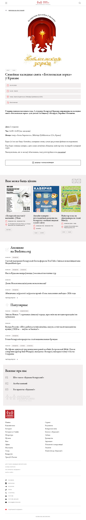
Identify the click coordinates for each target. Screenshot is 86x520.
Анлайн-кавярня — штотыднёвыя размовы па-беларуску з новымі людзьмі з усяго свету (45, 219)
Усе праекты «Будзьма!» (24, 389)
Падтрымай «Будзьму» (15, 509)
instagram (11, 483)
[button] (79, 181)
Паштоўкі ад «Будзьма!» (54, 451)
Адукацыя (48, 441)
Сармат (47, 422)
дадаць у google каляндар (44, 162)
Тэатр (7, 451)
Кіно (6, 441)
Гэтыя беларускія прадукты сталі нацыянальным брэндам (31, 339)
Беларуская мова (51, 429)
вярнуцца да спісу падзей (16, 10)
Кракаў (8, 70)
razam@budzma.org (14, 502)
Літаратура (23, 269)
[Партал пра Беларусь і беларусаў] (43, 3)
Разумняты (49, 425)
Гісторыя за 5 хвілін (12, 432)
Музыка (8, 438)
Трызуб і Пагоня (11, 457)
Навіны (7, 422)
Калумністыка (10, 425)
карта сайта (9, 472)
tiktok (10, 489)
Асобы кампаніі (20, 383)
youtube (10, 496)
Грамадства (15, 257)
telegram (11, 486)
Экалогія (48, 447)
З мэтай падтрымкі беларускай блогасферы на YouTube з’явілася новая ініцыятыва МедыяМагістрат (42, 262)
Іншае (13, 70)
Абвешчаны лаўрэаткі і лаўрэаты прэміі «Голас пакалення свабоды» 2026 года (40, 293)
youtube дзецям (13, 499)
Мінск (63, 232)
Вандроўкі (8, 454)
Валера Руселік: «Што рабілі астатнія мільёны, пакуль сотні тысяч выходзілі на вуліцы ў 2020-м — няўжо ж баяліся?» (40, 327)
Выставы (8, 229)
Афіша (7, 444)
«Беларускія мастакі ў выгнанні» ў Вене (15, 216)
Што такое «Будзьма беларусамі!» (28, 377)
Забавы (47, 435)
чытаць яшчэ (10, 298)
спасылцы (61, 152)
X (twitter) (11, 492)
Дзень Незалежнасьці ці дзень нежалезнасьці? (25, 283)
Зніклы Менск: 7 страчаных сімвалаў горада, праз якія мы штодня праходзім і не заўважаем (41, 315)
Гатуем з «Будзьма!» (52, 432)
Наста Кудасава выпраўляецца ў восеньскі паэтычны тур (30, 273)
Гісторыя (22, 345)
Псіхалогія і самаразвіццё (54, 444)
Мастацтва (9, 447)
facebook (11, 480)
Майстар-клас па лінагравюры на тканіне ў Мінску (72, 218)
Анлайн (42, 232)
